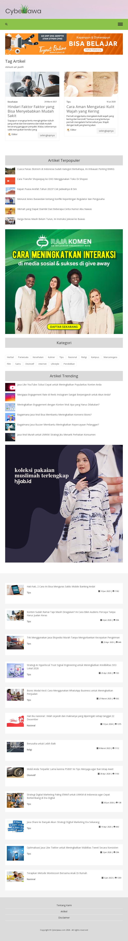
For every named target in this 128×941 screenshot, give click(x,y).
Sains (18, 363)
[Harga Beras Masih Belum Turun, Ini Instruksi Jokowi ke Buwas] (12, 220)
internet (42, 363)
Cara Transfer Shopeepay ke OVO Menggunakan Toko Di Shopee (52, 179)
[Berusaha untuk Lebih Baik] (18, 746)
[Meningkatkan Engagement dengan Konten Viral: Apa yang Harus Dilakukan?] (12, 406)
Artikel (64, 911)
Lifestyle (55, 363)
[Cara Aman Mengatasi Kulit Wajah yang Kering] (91, 84)
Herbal (10, 357)
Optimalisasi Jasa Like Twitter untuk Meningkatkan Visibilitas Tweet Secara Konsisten (72, 847)
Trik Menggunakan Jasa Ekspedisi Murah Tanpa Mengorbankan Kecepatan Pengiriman (73, 637)
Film (9, 363)
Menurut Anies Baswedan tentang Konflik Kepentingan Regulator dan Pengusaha (60, 199)
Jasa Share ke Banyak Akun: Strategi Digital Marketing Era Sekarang (63, 822)
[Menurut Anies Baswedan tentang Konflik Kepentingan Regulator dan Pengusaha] (12, 200)
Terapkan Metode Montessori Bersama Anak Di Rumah (57, 873)
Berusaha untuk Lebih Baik (41, 743)
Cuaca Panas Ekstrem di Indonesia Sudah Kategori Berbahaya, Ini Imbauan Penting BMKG (65, 169)
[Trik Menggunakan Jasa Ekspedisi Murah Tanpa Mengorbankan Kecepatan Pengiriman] (18, 642)
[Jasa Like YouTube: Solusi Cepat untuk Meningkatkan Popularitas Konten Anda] (12, 387)
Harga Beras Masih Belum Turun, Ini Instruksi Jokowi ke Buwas (51, 219)
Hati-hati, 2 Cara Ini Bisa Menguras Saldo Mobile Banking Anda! (61, 586)
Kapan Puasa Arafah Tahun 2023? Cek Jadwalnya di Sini (47, 189)
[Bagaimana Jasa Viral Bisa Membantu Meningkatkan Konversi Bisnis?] (12, 417)
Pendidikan (69, 363)
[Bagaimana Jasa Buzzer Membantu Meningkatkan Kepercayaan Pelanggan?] (12, 426)
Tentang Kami (64, 905)
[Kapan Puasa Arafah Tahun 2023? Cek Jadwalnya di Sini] (12, 190)
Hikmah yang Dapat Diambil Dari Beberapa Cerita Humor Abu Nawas (54, 209)
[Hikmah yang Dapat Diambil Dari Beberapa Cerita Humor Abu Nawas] (12, 210)
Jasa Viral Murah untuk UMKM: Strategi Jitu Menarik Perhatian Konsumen (56, 434)
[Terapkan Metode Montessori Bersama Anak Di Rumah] (18, 876)
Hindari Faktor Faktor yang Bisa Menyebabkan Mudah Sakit (31, 111)
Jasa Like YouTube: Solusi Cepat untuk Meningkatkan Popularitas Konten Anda (59, 384)
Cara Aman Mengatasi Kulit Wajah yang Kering (90, 109)
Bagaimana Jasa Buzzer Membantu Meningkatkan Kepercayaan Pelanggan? (58, 424)
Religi (84, 357)
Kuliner (51, 357)
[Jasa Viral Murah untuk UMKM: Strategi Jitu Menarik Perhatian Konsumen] (12, 436)
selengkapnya (47, 135)
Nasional (72, 357)
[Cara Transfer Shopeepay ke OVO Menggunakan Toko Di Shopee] (12, 180)
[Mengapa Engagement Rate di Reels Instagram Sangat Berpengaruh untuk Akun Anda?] (12, 396)
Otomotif (29, 363)
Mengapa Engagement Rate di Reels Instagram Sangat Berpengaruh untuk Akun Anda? (64, 394)
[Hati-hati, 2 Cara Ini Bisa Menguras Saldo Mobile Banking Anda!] (18, 589)
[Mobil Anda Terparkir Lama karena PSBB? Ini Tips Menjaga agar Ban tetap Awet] (18, 772)
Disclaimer (64, 917)
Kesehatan (13, 101)
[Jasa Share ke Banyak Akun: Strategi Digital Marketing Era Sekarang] (18, 826)
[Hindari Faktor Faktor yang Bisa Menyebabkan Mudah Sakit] (32, 84)
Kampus (95, 357)
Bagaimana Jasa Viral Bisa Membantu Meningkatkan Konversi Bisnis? (54, 414)
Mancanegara (110, 357)
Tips (68, 101)
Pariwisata (23, 357)
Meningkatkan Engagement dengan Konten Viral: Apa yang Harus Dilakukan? (58, 404)
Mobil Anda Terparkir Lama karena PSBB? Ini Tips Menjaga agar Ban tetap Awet (70, 769)
